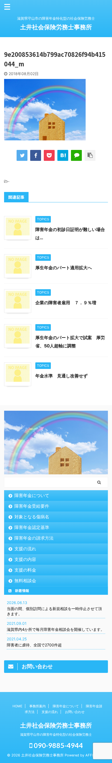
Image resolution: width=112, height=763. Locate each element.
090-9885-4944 (57, 745)
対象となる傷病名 (31, 516)
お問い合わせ (75, 712)
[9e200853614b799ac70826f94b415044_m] (62, 155)
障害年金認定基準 (31, 527)
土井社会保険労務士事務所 (56, 27)
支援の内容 (25, 559)
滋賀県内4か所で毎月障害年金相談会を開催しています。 (55, 629)
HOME (17, 706)
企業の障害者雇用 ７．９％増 (65, 302)
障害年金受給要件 (31, 506)
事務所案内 (37, 706)
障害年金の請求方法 (34, 538)
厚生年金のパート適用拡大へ (63, 267)
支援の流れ (25, 548)
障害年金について (31, 495)
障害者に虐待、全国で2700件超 (34, 645)
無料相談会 (25, 580)
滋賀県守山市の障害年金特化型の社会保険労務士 (56, 734)
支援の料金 (25, 570)
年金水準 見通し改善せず (61, 375)
